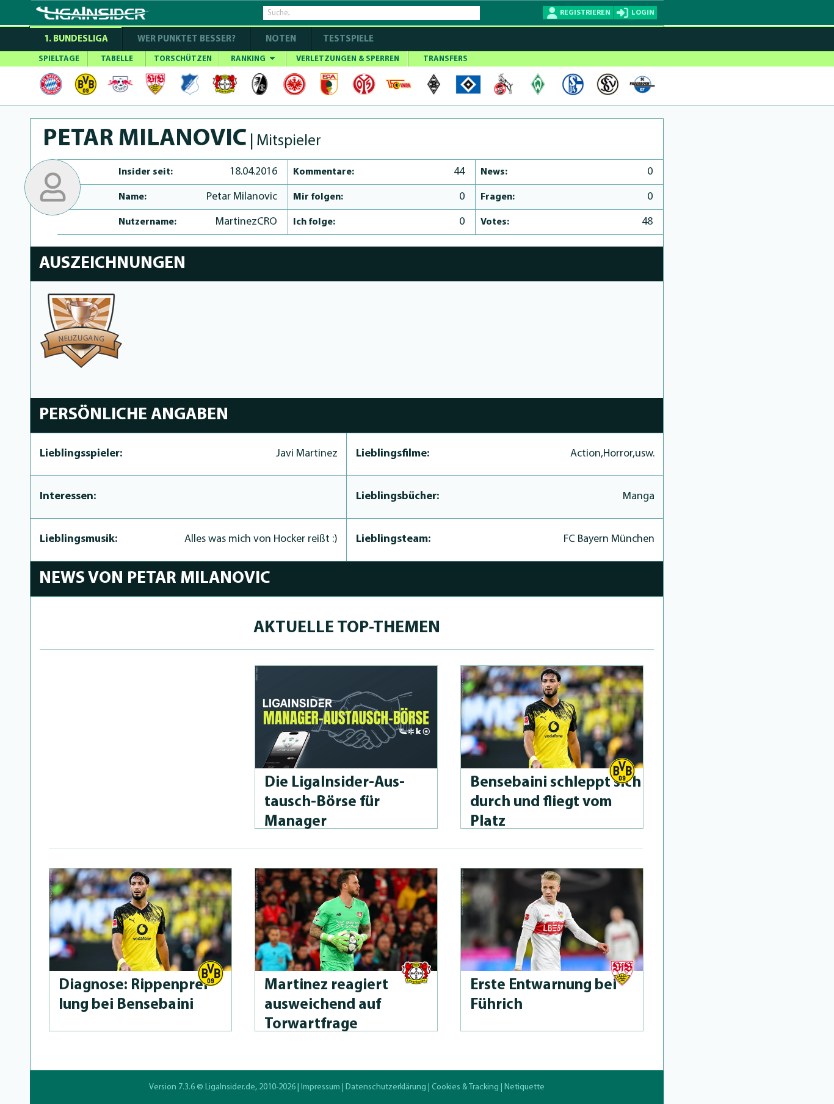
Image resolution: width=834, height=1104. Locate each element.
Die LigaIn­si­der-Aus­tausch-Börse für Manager (334, 802)
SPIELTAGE (58, 59)
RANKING (249, 59)
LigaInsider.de (230, 1087)
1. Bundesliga (76, 39)
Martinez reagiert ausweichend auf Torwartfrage (326, 1005)
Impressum (320, 1087)
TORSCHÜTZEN (183, 59)
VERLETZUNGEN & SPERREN (347, 59)
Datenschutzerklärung (386, 1087)
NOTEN (281, 39)
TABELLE (117, 59)
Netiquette (524, 1087)
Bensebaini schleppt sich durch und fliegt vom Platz (555, 802)
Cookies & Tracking (465, 1087)
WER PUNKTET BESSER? (186, 39)
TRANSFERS (445, 59)
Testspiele (347, 39)
